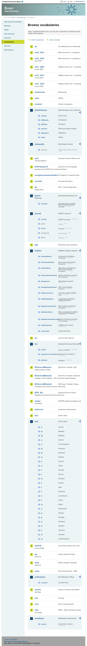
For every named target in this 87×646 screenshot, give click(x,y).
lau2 (36, 421)
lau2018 (38, 546)
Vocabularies (9, 42)
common (38, 104)
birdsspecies (45, 281)
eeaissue (44, 129)
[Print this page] (68, 1)
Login (64, 1)
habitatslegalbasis (47, 299)
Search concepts (55, 40)
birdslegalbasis (46, 256)
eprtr (37, 158)
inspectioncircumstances (49, 354)
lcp (36, 554)
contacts (44, 116)
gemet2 (38, 213)
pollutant (44, 360)
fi (41, 470)
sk (41, 534)
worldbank (39, 618)
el (41, 461)
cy (41, 440)
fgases (37, 196)
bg (42, 436)
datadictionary (41, 110)
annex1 (43, 350)
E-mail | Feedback (10, 639)
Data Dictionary (21, 17)
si (41, 530)
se (41, 526)
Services (7, 46)
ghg (36, 245)
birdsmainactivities (47, 262)
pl (41, 513)
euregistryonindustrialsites (46, 175)
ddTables (44, 124)
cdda (37, 98)
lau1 (36, 415)
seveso (38, 590)
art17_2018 (39, 84)
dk (42, 453)
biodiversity (40, 92)
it (41, 487)
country (43, 624)
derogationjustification (49, 287)
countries (44, 204)
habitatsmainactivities (48, 306)
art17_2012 (39, 75)
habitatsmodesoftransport (49, 319)
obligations (45, 133)
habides (38, 251)
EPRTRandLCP (41, 167)
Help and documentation (13, 22)
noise (37, 571)
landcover (39, 409)
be (42, 431)
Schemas (7, 38)
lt (41, 491)
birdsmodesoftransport (49, 275)
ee (41, 457)
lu (41, 496)
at (41, 427)
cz (41, 444)
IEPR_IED (39, 393)
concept (43, 219)
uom (37, 604)
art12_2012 (39, 52)
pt (41, 517)
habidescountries (47, 293)
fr (41, 474)
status (43, 137)
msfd (37, 563)
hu (42, 478)
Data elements (9, 34)
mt (42, 504)
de (42, 448)
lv (41, 500)
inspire (38, 401)
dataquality (39, 144)
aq (36, 46)
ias (36, 338)
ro (41, 521)
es (41, 466)
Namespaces (9, 50)
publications (40, 577)
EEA (13, 1)
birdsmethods (46, 268)
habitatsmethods (47, 312)
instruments (45, 331)
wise (37, 610)
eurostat (38, 181)
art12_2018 (39, 58)
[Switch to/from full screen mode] (71, 1)
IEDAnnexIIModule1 (43, 367)
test (36, 598)
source (43, 228)
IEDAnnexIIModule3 (43, 376)
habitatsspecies (46, 325)
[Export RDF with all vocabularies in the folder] (80, 112)
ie (41, 483)
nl (41, 509)
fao (36, 187)
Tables (6, 30)
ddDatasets (45, 120)
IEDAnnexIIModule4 (43, 384)
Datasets (7, 26)
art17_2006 (39, 67)
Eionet (13, 17)
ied (36, 344)
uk (42, 539)
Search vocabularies (37, 40)
